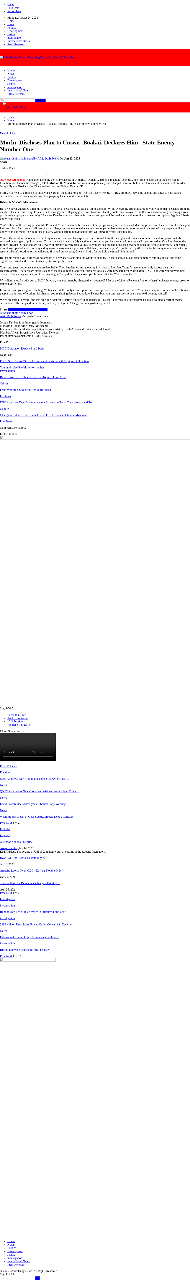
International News (18, 41)
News (10, 24)
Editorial (5, 835)
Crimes (4, 383)
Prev (3, 421)
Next (9, 421)
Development (15, 31)
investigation (14, 37)
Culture (4, 408)
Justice (11, 34)
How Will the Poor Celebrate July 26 (22, 857)
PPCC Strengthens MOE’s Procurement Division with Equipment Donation (44, 361)
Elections (5, 396)
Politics (11, 27)
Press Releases (15, 44)
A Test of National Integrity (16, 841)
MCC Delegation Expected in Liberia (22, 348)
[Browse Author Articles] (16, 312)
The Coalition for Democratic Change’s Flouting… (30, 883)
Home (11, 20)
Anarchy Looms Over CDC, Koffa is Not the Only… (32, 870)
